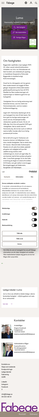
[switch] (34, 214)
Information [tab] (19, 177)
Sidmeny (34, 414)
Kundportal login (6, 369)
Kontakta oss (5, 364)
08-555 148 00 (6, 397)
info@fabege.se (6, 394)
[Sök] (36, 3)
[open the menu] (2, 2)
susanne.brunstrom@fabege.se (24, 352)
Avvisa (19, 244)
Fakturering (5, 374)
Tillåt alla (19, 233)
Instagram (4, 384)
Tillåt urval (19, 238)
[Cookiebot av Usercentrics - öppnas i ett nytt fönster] (29, 172)
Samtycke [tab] (7, 177)
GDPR (3, 377)
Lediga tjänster (6, 372)
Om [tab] (32, 177)
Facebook (4, 387)
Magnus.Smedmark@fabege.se (24, 334)
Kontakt (22, 414)
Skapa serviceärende (8, 367)
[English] (25, 2)
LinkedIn (4, 382)
